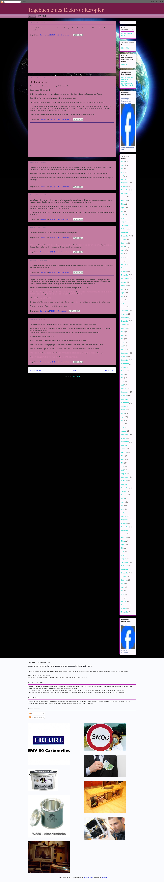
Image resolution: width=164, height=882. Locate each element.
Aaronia (124, 64)
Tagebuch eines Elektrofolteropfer (66, 9)
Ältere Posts (109, 370)
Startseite (72, 370)
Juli (122, 176)
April (122, 165)
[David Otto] (128, 648)
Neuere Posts (35, 370)
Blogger (104, 877)
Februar (124, 200)
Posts (33, 713)
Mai (122, 168)
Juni (122, 172)
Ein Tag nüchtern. (38, 82)
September (125, 183)
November (125, 190)
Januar (123, 197)
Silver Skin (125, 48)
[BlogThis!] (76, 35)
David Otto (124, 625)
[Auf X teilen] (78, 35)
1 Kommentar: (61, 311)
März (123, 161)
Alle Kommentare (36, 717)
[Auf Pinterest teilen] (82, 35)
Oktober (124, 186)
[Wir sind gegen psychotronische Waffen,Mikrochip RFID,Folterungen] (128, 146)
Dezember (125, 193)
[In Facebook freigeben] (80, 35)
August (123, 179)
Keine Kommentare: (63, 35)
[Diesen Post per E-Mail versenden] (74, 35)
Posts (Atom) (76, 376)
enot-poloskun (88, 877)
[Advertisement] (72, 55)
